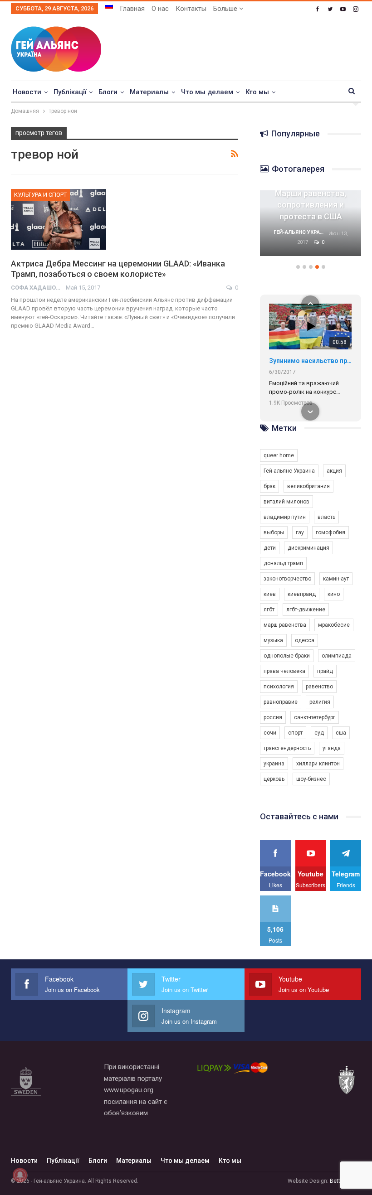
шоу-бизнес (311, 779)
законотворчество (287, 579)
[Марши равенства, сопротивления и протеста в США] (310, 223)
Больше (226, 9)
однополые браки (287, 656)
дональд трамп (283, 563)
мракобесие (334, 625)
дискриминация (308, 548)
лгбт (269, 609)
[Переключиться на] (109, 6)
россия (273, 717)
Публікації (70, 92)
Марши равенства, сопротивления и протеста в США (310, 205)
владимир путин (285, 517)
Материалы (149, 92)
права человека (284, 671)
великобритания (308, 486)
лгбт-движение (305, 609)
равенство (319, 686)
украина (274, 763)
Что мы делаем (207, 92)
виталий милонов (286, 501)
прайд (325, 671)
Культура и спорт (40, 194)
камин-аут (336, 579)
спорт (295, 733)
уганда (332, 748)
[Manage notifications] (20, 1175)
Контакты (191, 9)
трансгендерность (287, 748)
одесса (304, 640)
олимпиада (337, 656)
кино (334, 594)
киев (270, 594)
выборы (274, 532)
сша (341, 733)
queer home (279, 455)
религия (319, 702)
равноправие (281, 702)
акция (334, 471)
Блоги (107, 92)
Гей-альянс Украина (289, 471)
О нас (160, 9)
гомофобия (330, 532)
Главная (132, 9)
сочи (270, 733)
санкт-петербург (314, 717)
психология (279, 686)
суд (319, 733)
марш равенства (285, 625)
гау (300, 532)
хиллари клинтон (318, 763)
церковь (274, 779)
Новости (27, 92)
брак (269, 486)
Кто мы (257, 92)
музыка (273, 640)
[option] (310, 227)
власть (326, 517)
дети (270, 548)
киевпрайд (302, 594)
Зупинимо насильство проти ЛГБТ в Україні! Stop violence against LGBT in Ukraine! (310, 360)
